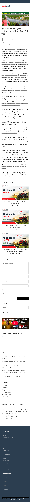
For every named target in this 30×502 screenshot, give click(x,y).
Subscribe (7, 489)
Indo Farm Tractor (20, 409)
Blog (4, 441)
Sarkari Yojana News (6, 394)
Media (4, 462)
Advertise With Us (8, 437)
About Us (5, 435)
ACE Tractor (8, 416)
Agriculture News (5, 387)
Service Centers (7, 467)
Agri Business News (6, 389)
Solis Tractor (22, 415)
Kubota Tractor (9, 408)
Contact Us (5, 445)
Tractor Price (6, 460)
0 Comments (7, 44)
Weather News (5, 396)
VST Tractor (15, 415)
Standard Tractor (16, 416)
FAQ (4, 448)
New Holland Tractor (18, 406)
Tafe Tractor (16, 408)
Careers (5, 439)
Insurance (5, 466)
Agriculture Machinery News (11, 41)
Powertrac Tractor (10, 413)
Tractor (4, 458)
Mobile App (6, 443)
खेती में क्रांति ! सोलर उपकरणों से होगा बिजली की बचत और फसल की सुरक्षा (15, 202)
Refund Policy (6, 450)
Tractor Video (6, 464)
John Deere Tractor (14, 404)
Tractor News (5, 385)
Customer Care (6, 469)
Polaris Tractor (9, 418)
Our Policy (18, 499)
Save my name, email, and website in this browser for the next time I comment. (14, 293)
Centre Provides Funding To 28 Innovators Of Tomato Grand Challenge (15, 250)
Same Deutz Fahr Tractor (11, 411)
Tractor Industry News (7, 392)
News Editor (7, 39)
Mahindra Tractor (6, 404)
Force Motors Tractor (10, 409)
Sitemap (5, 446)
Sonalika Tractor (9, 406)
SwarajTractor (9, 415)
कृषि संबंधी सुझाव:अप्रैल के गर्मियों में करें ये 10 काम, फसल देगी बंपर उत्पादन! (15, 226)
